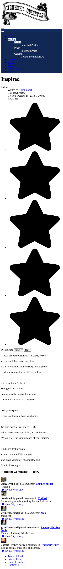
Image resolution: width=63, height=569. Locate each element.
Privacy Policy (15, 559)
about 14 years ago (14, 504)
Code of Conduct (16, 562)
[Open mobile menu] (2, 28)
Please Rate (7, 349)
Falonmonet (26, 90)
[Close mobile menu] (2, 31)
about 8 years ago (13, 489)
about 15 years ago (14, 518)
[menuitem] (11, 36)
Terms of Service (16, 556)
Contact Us (13, 565)
